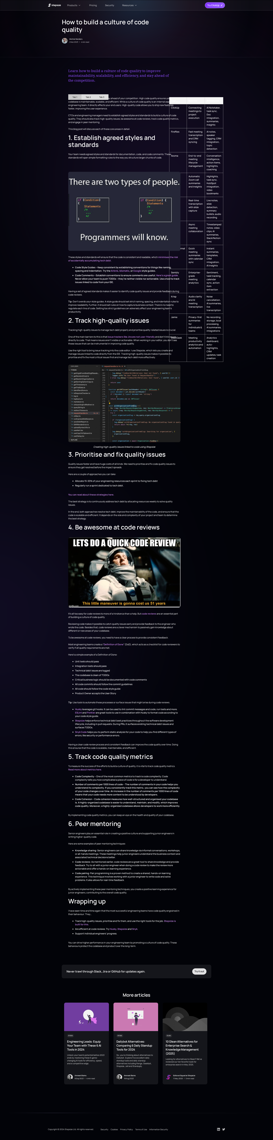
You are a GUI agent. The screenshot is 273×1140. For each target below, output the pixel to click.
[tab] (74, 97)
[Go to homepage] (54, 5)
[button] (74, 5)
